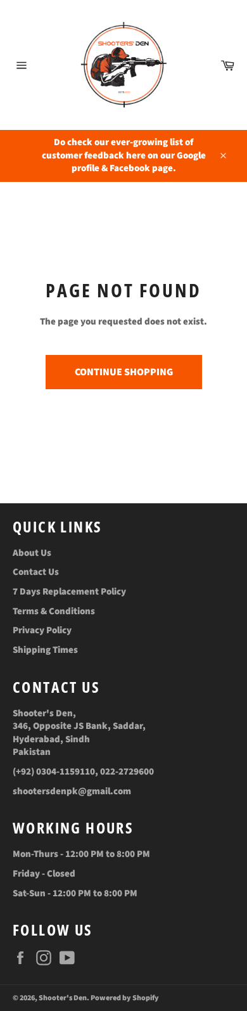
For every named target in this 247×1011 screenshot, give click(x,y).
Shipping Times (45, 650)
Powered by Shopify (125, 998)
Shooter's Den (63, 998)
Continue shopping (124, 372)
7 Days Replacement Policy (69, 591)
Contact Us (36, 572)
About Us (32, 553)
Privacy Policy (42, 630)
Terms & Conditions (54, 611)
